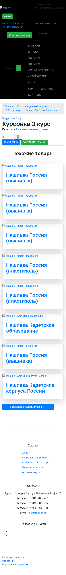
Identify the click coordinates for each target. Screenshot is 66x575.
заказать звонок (20, 35)
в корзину (11, 142)
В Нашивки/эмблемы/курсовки (27, 406)
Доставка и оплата (32, 467)
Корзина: (43, 35)
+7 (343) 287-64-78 (12, 23)
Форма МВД (35, 64)
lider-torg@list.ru (37, 513)
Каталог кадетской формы (36, 462)
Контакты (34, 95)
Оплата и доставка (41, 88)
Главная (34, 45)
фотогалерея (37, 76)
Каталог (33, 52)
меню (7, 16)
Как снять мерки (31, 472)
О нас (32, 82)
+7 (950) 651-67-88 (45, 23)
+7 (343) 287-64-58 (12, 27)
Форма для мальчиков (34, 457)
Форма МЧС (35, 58)
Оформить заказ (34, 142)
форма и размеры (40, 70)
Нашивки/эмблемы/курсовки (32, 129)
